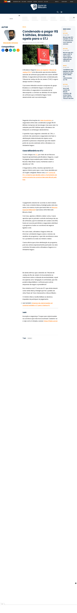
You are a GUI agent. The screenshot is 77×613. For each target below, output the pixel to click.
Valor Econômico (46, 120)
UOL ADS (46, 1)
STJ (36, 155)
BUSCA (56, 1)
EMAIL (71, 1)
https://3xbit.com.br (51, 321)
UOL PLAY (40, 1)
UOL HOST (24, 1)
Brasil (24, 27)
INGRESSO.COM (16, 1)
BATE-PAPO (64, 1)
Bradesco (30, 338)
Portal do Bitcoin (38, 7)
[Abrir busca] (57, 12)
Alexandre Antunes (10, 43)
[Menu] (61, 12)
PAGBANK (29, 1)
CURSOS (35, 1)
